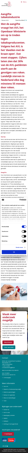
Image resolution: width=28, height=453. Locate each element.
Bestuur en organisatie (9, 395)
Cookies (24, 451)
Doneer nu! (6, 409)
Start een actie (8, 347)
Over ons (6, 386)
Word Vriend (8, 342)
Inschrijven (8, 434)
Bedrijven (6, 421)
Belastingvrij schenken (9, 415)
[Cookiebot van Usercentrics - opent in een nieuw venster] (19, 200)
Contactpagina (7, 377)
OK (14, 252)
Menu (24, 2)
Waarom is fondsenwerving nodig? (12, 389)
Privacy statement (17, 451)
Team (5, 400)
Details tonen (19, 247)
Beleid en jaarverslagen (9, 392)
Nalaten (5, 418)
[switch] (24, 231)
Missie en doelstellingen (9, 398)
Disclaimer (10, 451)
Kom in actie (7, 412)
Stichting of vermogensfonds (11, 424)
